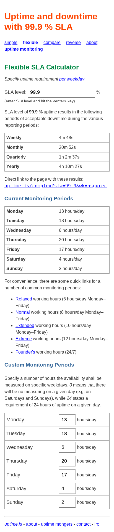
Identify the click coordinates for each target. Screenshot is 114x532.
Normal (22, 312)
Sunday (14, 502)
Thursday (16, 461)
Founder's (25, 352)
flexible (30, 42)
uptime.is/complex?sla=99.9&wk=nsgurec (55, 185)
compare (52, 42)
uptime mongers (56, 524)
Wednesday (19, 447)
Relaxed (23, 299)
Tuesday (15, 433)
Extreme (23, 338)
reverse (73, 42)
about (91, 42)
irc (96, 524)
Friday (13, 474)
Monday (15, 419)
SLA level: (15, 92)
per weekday (71, 79)
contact (83, 524)
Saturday (16, 488)
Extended (24, 325)
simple (10, 42)
